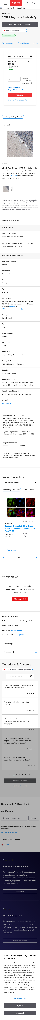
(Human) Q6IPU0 (16, 630)
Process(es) (9, 652)
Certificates (24, 43)
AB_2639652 (6, 403)
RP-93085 (12, 306)
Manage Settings (20, 998)
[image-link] (20, 144)
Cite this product (20, 599)
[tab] (20, 644)
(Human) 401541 (19, 635)
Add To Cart (20, 95)
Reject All (20, 1006)
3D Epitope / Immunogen (11, 309)
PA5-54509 (13, 176)
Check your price (14, 87)
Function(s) (8, 644)
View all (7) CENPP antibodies (20, 24)
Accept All (20, 1013)
